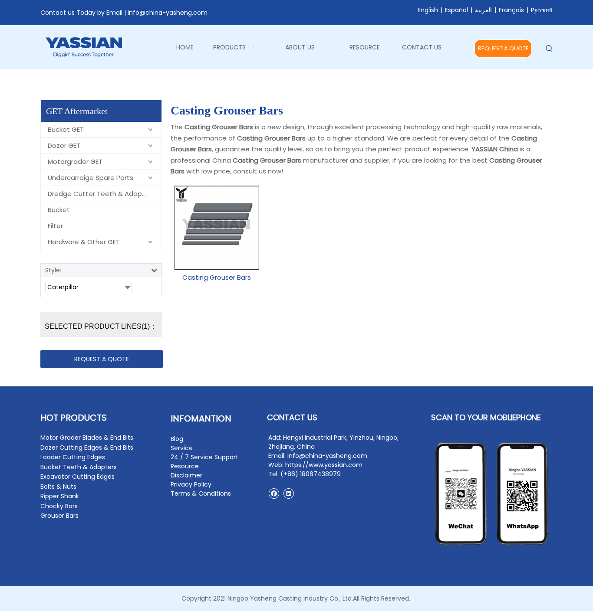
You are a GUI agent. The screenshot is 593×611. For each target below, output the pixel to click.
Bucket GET (66, 129)
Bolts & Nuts (58, 486)
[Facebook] (273, 493)
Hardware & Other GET (84, 241)
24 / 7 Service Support (204, 457)
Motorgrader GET (75, 161)
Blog (177, 439)
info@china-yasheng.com (168, 12)
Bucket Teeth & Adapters (78, 467)
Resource (185, 466)
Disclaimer (186, 475)
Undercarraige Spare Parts (90, 177)
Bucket (59, 209)
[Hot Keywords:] (549, 48)
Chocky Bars (59, 506)
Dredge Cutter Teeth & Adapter (100, 193)
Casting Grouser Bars (216, 277)
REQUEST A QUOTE (503, 48)
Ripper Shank (59, 496)
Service (182, 448)
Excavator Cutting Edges (77, 476)
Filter (55, 225)
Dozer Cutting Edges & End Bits (86, 447)
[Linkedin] (288, 493)
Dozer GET (64, 145)
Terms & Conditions (201, 493)
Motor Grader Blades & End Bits (86, 437)
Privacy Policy (191, 484)
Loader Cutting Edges (72, 457)
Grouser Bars (59, 515)
